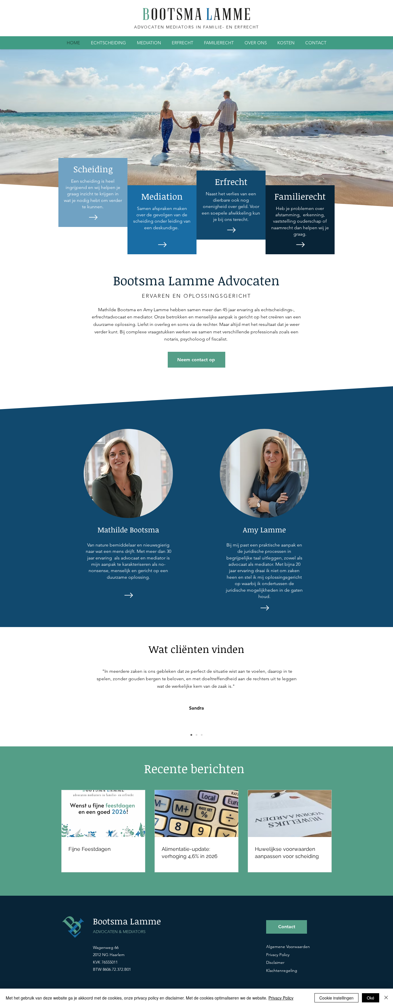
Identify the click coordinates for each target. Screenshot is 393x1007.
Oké (370, 998)
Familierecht (300, 196)
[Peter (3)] (196, 735)
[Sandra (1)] (191, 735)
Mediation (162, 196)
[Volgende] (361, 706)
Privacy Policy (280, 998)
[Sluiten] (386, 997)
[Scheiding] (93, 217)
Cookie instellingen (336, 998)
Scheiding (93, 169)
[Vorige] (32, 706)
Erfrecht (231, 182)
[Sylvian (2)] (202, 735)
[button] (108, 43)
